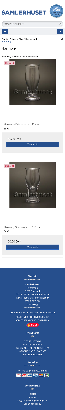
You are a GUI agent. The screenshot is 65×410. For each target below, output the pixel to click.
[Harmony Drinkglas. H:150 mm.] (32, 90)
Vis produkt (32, 144)
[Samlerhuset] (32, 11)
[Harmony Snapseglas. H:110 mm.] (32, 192)
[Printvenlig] (62, 39)
